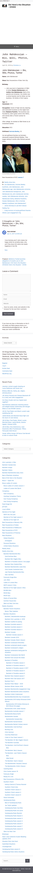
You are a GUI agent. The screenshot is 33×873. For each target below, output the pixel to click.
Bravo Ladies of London (9, 483)
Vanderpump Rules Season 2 (14, 816)
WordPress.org (6, 373)
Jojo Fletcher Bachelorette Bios (14, 572)
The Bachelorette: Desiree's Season (16, 763)
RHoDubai (5, 834)
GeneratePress (16, 870)
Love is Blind (6, 509)
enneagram (8, 540)
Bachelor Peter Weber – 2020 (14, 684)
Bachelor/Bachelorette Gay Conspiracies (17, 697)
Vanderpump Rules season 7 (14, 826)
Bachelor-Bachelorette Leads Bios (15, 567)
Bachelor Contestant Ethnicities (14, 642)
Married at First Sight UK (11, 520)
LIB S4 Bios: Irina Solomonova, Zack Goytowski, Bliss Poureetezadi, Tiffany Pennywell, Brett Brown (14, 429)
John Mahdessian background (11, 191)
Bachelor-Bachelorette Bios (12, 554)
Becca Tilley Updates (11, 611)
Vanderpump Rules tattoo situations (13, 852)
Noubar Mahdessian (8, 201)
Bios (7, 748)
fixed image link (7, 504)
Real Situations (7, 535)
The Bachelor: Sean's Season (14, 761)
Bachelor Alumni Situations (12, 608)
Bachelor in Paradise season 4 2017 (17, 668)
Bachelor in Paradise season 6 (15, 673)
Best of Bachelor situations (10, 475)
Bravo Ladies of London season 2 (14, 486)
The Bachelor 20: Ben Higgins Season (16, 740)
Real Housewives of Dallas (10, 525)
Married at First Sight (8, 512)
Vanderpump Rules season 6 (11, 849)
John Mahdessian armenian (21, 189)
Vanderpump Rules (9, 800)
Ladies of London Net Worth (12, 488)
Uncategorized (6, 846)
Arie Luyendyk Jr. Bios (9, 462)
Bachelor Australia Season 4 (13, 629)
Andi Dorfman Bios (10, 556)
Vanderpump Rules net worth (14, 810)
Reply (6, 250)
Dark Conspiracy (9, 493)
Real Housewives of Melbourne (11, 527)
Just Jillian (7, 580)
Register (4, 363)
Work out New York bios (11, 603)
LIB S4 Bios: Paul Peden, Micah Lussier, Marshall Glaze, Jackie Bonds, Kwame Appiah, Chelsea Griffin (14, 422)
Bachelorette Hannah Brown (13, 721)
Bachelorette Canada (11, 716)
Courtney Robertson (11, 735)
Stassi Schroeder (9, 797)
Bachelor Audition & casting (13, 621)
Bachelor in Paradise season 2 (15, 663)
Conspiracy (5, 491)
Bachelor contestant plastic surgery (16, 645)
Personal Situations (10, 543)
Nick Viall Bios (9, 574)
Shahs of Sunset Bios (10, 598)
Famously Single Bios (10, 577)
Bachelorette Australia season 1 (14, 711)
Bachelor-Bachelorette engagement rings (17, 689)
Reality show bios (9, 182)
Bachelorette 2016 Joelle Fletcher (15, 708)
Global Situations (9, 538)
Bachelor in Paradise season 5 (15, 670)
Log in (4, 366)
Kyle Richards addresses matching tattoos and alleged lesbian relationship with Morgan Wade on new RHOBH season (16, 406)
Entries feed (6, 368)
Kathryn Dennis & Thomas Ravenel (15, 784)
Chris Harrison (9, 732)
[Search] (27, 861)
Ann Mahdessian (9, 184)
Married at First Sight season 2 (13, 517)
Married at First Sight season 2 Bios (15, 588)
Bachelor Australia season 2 (13, 624)
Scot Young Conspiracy (11, 499)
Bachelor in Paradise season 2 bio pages (17, 561)
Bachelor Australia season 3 (13, 627)
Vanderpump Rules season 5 (14, 823)
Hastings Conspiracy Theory (12, 496)
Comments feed (7, 371)
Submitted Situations (8, 844)
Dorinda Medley (14, 131)
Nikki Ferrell (9, 758)
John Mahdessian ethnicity (16, 196)
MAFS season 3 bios (10, 585)
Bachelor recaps (7, 467)
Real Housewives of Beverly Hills (12, 522)
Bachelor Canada (10, 632)
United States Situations (11, 546)
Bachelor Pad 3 (9, 681)
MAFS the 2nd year (10, 514)
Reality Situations (7, 606)
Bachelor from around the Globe (15, 657)
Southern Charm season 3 (13, 789)
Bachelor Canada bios (9, 465)
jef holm (4, 506)
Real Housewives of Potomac (11, 533)
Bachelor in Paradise (11, 660)
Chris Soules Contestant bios (14, 569)
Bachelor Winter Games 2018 (14, 686)
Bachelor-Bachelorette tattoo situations (17, 691)
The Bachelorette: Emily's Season (15, 766)
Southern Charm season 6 (13, 795)
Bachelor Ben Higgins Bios (13, 559)
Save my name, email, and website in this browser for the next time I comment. (17, 308)
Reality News (6, 548)
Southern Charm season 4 (13, 792)
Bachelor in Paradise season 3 (15, 665)
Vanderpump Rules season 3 (14, 818)
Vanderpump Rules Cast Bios (14, 808)
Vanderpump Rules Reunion (13, 813)
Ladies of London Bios (10, 582)
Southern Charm (9, 782)
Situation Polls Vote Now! (10, 841)
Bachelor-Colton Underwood (13, 694)
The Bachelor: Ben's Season (13, 750)
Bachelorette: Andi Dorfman (13, 727)
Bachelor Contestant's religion (14, 648)
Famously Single (9, 774)
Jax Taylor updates (11, 805)
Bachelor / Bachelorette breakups (15, 616)
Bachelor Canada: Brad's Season (15, 640)
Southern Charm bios (11, 787)
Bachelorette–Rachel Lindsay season (16, 724)
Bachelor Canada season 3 (14, 635)
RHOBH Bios (7, 590)
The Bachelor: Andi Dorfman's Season (16, 745)
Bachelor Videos (7, 470)
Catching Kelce (8, 769)
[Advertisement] (16, 27)
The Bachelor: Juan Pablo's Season (16, 753)
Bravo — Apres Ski (8, 480)
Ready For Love (8, 776)
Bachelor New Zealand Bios (13, 564)
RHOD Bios (7, 593)
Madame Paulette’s (20, 198)
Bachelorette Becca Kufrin (13, 714)
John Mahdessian (14, 187)
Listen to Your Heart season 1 (14, 737)
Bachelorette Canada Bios (14, 719)
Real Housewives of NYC (10, 530)
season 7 (21, 177)
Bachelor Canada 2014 (12, 637)
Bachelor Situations (10, 614)
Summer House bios (10, 601)
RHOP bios (7, 595)
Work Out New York (10, 831)
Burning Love (9, 729)
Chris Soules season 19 (11, 771)
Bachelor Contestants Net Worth (15, 655)
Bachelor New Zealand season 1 (15, 676)
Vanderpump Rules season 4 (14, 821)
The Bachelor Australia (12, 742)
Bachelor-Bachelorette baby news (12, 472)
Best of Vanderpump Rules (13, 802)
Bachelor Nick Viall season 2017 (15, 678)
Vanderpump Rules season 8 (14, 829)
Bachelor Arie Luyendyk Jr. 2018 (15, 619)
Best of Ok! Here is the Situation (12, 478)
